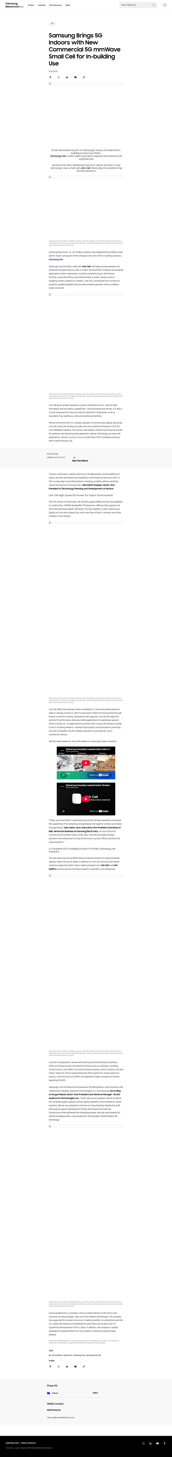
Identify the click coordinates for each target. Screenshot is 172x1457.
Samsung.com (12, 1443)
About (68, 5)
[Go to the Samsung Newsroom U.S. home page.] (15, 5)
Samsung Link (79, 1355)
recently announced (77, 437)
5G (52, 23)
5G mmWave (57, 1355)
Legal (17, 1448)
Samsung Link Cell (93, 1355)
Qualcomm (67, 1355)
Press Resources (55, 5)
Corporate (42, 5)
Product (31, 5)
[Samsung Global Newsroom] (164, 5)
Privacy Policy (10, 1448)
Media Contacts (28, 1443)
